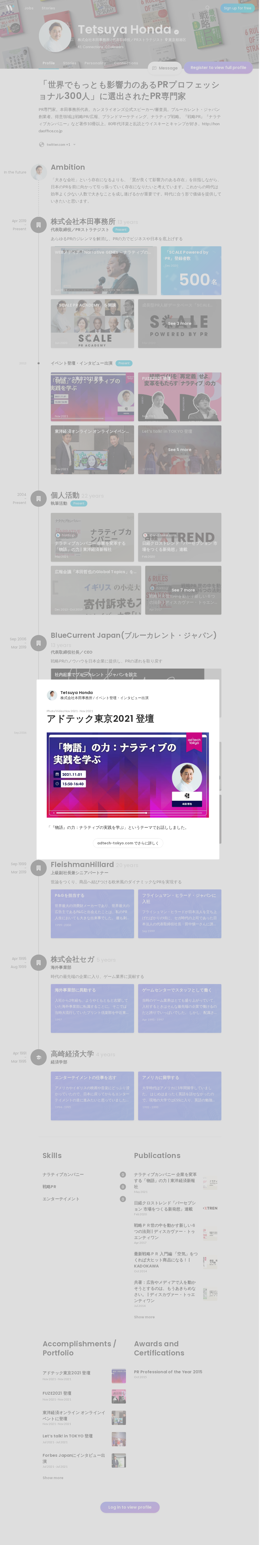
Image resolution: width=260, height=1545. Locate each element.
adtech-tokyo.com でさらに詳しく (128, 843)
